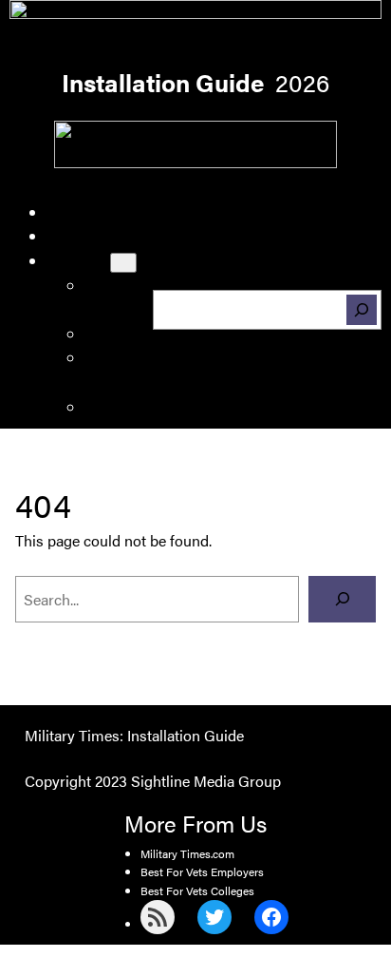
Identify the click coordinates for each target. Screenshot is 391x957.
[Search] (361, 310)
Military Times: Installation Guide (134, 735)
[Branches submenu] (123, 263)
